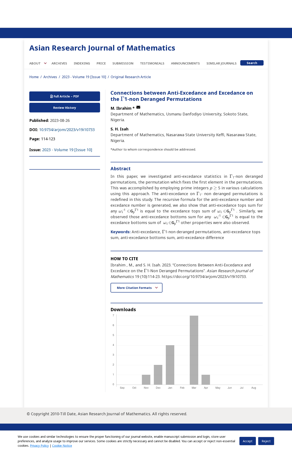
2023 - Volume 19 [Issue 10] (84, 77)
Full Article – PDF (66, 96)
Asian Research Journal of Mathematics (102, 48)
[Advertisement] (146, 13)
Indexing (82, 63)
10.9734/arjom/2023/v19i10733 (67, 129)
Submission (122, 63)
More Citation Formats (135, 288)
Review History (64, 108)
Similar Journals (221, 63)
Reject (266, 441)
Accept (247, 441)
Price (101, 63)
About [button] (35, 63)
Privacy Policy (39, 446)
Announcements (185, 63)
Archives (59, 63)
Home (34, 77)
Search (252, 63)
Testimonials (152, 63)
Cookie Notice (62, 446)
